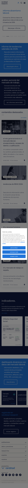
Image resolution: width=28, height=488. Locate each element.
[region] (14, 244)
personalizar (14, 247)
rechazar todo (14, 252)
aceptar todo (14, 256)
